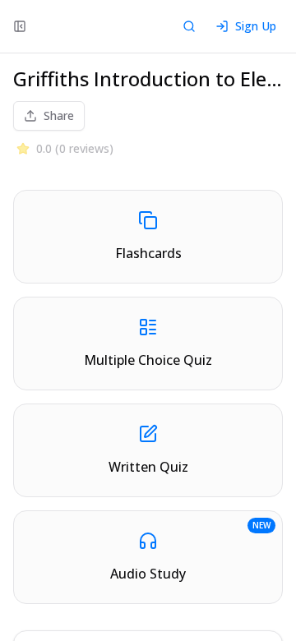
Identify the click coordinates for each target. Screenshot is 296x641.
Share (59, 115)
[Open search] (189, 26)
